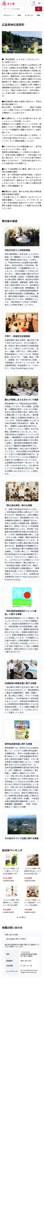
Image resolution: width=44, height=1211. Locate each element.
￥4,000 (28, 877)
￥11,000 (7, 877)
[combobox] (22, 939)
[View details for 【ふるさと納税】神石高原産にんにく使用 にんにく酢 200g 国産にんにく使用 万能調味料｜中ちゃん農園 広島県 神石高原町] (11, 891)
